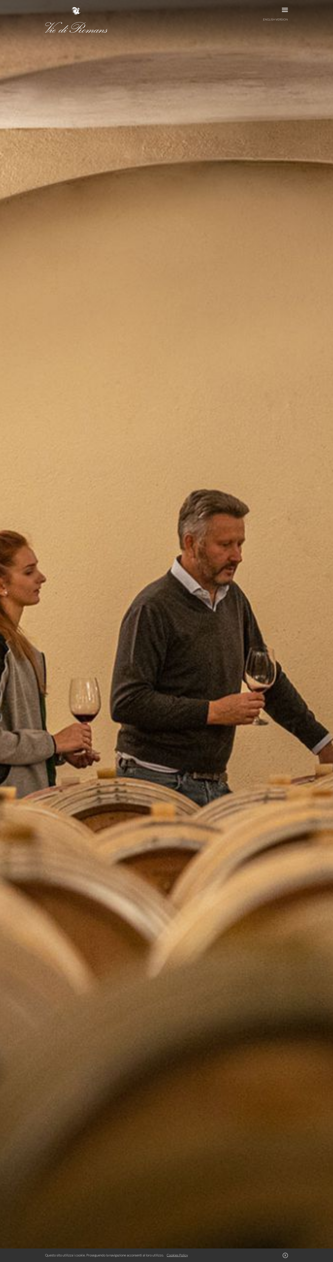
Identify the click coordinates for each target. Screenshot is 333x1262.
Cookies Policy (177, 1255)
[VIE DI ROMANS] (76, 20)
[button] (285, 9)
